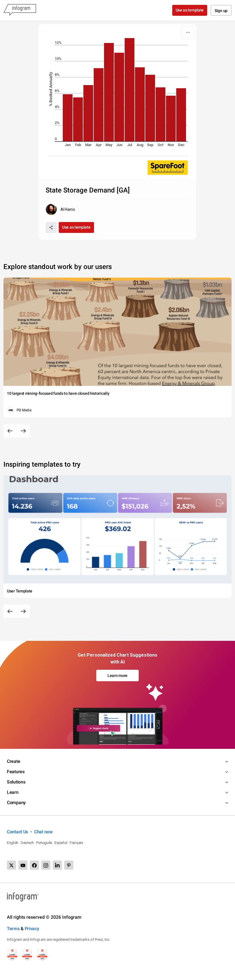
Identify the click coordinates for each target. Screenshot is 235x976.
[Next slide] (23, 430)
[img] (68, 117)
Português (44, 843)
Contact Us (17, 831)
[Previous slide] (10, 430)
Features (16, 771)
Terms (13, 928)
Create (13, 761)
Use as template (190, 10)
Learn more (117, 675)
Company (16, 802)
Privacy (32, 928)
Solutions (16, 782)
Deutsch (27, 843)
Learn (13, 792)
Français (76, 843)
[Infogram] (19, 10)
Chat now (43, 831)
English (12, 843)
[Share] (51, 227)
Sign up (221, 10)
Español (60, 843)
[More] (188, 32)
